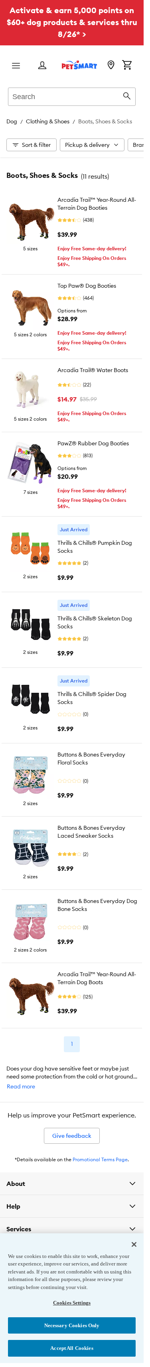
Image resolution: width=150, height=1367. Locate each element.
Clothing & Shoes (47, 121)
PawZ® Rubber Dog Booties (93, 443)
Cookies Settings (72, 1303)
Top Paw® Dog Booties (86, 285)
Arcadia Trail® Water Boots (92, 370)
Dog (11, 121)
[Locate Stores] (111, 65)
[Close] (134, 1244)
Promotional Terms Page (100, 1159)
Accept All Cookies (71, 1348)
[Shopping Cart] (127, 65)
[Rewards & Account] (42, 66)
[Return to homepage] (79, 65)
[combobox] (72, 95)
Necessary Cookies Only (72, 1325)
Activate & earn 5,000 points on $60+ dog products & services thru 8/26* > (72, 22)
